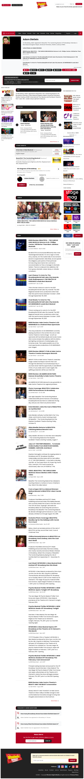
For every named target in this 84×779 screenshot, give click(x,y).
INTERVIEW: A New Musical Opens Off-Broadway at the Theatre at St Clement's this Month (44, 629)
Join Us (57, 770)
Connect (22, 185)
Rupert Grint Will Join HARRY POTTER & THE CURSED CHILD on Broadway (6, 97)
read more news (77, 67)
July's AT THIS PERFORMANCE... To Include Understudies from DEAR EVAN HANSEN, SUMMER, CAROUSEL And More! (44, 446)
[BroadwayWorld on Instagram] (62, 766)
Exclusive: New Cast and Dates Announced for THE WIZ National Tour (7, 135)
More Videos (53, 229)
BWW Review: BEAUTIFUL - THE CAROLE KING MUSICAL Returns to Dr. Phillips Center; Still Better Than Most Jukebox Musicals (52, 52)
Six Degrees (70, 70)
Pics (42, 70)
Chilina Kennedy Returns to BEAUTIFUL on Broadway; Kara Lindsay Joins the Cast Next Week (44, 538)
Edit (27, 73)
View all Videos (67, 184)
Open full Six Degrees (36, 185)
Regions (70, 770)
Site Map (76, 770)
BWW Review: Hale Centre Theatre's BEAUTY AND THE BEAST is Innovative (42, 683)
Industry (29, 33)
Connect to (42, 175)
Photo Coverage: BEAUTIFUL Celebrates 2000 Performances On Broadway (44, 389)
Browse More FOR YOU (73, 134)
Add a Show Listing (17, 5)
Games (52, 33)
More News (54, 701)
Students (42, 33)
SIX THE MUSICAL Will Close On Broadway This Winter (6, 122)
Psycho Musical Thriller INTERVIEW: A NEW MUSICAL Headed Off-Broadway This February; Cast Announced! (44, 658)
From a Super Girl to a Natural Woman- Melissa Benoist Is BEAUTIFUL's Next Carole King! (45, 491)
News (20, 33)
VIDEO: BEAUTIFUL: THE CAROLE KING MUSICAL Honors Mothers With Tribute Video (37, 221)
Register (68, 33)
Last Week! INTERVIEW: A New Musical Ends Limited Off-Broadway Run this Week (45, 564)
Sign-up (72, 4)
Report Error (75, 772)
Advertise (40, 770)
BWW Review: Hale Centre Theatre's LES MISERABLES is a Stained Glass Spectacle (44, 323)
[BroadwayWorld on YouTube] (76, 766)
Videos (34, 70)
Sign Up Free (75, 80)
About (46, 770)
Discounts (78, 235)
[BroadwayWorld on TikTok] (69, 766)
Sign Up (47, 741)
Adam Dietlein (25, 124)
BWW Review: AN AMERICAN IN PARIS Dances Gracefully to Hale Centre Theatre (45, 375)
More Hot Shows (68, 235)
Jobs (38, 33)
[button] (80, 33)
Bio (27, 70)
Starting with (21, 175)
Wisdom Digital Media (53, 775)
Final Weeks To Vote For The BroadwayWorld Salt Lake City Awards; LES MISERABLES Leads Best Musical (51, 63)
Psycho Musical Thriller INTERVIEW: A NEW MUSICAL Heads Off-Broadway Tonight (44, 607)
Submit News (63, 770)
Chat (34, 33)
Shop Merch (7, 5)
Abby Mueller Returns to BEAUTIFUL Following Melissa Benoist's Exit (42, 428)
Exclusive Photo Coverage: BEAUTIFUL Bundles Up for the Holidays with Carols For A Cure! (28, 130)
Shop (47, 33)
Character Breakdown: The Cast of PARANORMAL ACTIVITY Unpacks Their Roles (72, 156)
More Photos (53, 141)
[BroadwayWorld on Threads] (73, 766)
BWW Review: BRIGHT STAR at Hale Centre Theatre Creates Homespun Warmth (45, 352)
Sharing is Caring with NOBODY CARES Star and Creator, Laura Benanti (71, 169)
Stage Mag (58, 33)
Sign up (77, 254)
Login (75, 33)
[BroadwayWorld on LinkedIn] (66, 766)
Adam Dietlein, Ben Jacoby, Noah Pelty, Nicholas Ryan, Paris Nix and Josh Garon (48, 127)
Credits (58, 70)
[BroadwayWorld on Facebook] (58, 766)
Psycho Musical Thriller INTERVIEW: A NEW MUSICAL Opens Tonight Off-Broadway (44, 589)
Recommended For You (69, 91)
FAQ (34, 73)
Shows (24, 33)
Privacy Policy (74, 775)
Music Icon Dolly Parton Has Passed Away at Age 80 (7, 110)
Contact (51, 770)
